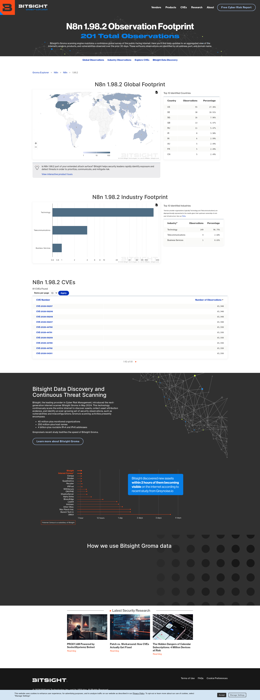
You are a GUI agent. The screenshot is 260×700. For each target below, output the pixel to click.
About (210, 7)
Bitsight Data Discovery (165, 60)
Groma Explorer (40, 72)
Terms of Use (188, 678)
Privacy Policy (138, 693)
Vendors (156, 7)
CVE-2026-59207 (44, 322)
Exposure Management (117, 580)
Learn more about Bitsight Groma (58, 441)
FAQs (184, 216)
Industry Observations (119, 60)
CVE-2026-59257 (44, 306)
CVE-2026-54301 (44, 353)
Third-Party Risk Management (121, 585)
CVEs (184, 7)
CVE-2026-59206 (44, 311)
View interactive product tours (57, 174)
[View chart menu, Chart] (157, 92)
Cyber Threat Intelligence (118, 590)
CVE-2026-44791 (44, 332)
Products (170, 7)
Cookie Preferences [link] (217, 678)
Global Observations (93, 60)
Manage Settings (237, 695)
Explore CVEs (142, 60)
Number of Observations (209, 299)
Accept (222, 695)
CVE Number (43, 299)
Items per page (41, 293)
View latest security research (54, 577)
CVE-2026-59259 (44, 337)
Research (196, 7)
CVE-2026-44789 (44, 343)
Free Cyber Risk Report (236, 7)
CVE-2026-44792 (44, 348)
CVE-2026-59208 (44, 317)
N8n (56, 72)
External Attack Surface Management (192, 580)
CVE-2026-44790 (44, 327)
